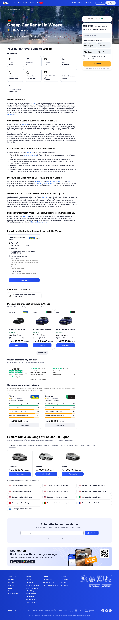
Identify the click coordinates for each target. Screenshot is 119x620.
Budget (58, 181)
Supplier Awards (13, 593)
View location (24, 280)
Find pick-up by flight (100, 29)
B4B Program (30, 596)
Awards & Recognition (32, 588)
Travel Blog (17, 2)
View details (20, 474)
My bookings (65, 585)
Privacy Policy (72, 538)
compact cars (41, 183)
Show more (42, 353)
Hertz (69, 181)
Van (57, 312)
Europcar (52, 181)
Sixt (63, 181)
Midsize (35, 312)
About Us (28, 579)
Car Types (11, 582)
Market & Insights (31, 602)
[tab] (12, 446)
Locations (11, 579)
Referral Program (31, 591)
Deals (32, 2)
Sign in (112, 2)
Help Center (88, 2)
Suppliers (11, 585)
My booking (100, 2)
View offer (18, 345)
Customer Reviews (31, 599)
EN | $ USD (78, 2)
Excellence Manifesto (32, 585)
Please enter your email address (32, 533)
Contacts (63, 582)
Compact (12, 312)
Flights (25, 2)
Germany (33, 103)
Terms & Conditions (49, 582)
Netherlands (11, 114)
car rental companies (30, 155)
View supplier (24, 425)
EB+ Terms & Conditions (50, 585)
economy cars (50, 183)
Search (98, 64)
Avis (47, 181)
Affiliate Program (31, 593)
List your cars (12, 591)
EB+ (39, 2)
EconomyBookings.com (39, 222)
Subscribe (92, 533)
